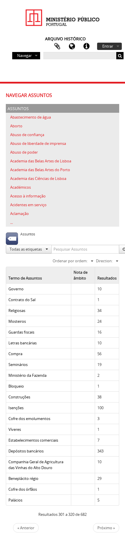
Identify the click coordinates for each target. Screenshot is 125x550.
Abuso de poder (24, 152)
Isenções (16, 407)
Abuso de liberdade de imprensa (38, 143)
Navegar (24, 55)
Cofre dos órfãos (22, 489)
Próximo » (106, 527)
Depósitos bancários (26, 451)
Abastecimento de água (30, 117)
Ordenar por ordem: (70, 260)
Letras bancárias (22, 343)
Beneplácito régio (23, 478)
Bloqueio (16, 386)
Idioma (72, 46)
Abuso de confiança (27, 134)
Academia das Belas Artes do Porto (40, 169)
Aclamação (19, 213)
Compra (15, 353)
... (11, 222)
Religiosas (16, 310)
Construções (19, 397)
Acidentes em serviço (28, 204)
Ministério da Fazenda (27, 375)
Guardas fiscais (21, 332)
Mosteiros (17, 321)
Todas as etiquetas (26, 249)
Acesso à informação (28, 196)
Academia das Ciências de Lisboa (38, 178)
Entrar (107, 46)
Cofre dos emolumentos (29, 418)
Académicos (20, 187)
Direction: (104, 260)
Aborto (16, 126)
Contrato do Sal (21, 299)
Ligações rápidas (86, 46)
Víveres (14, 429)
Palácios (15, 500)
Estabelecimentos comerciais (33, 440)
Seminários (18, 364)
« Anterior (25, 527)
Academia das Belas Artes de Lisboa (40, 161)
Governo (16, 289)
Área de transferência (57, 46)
